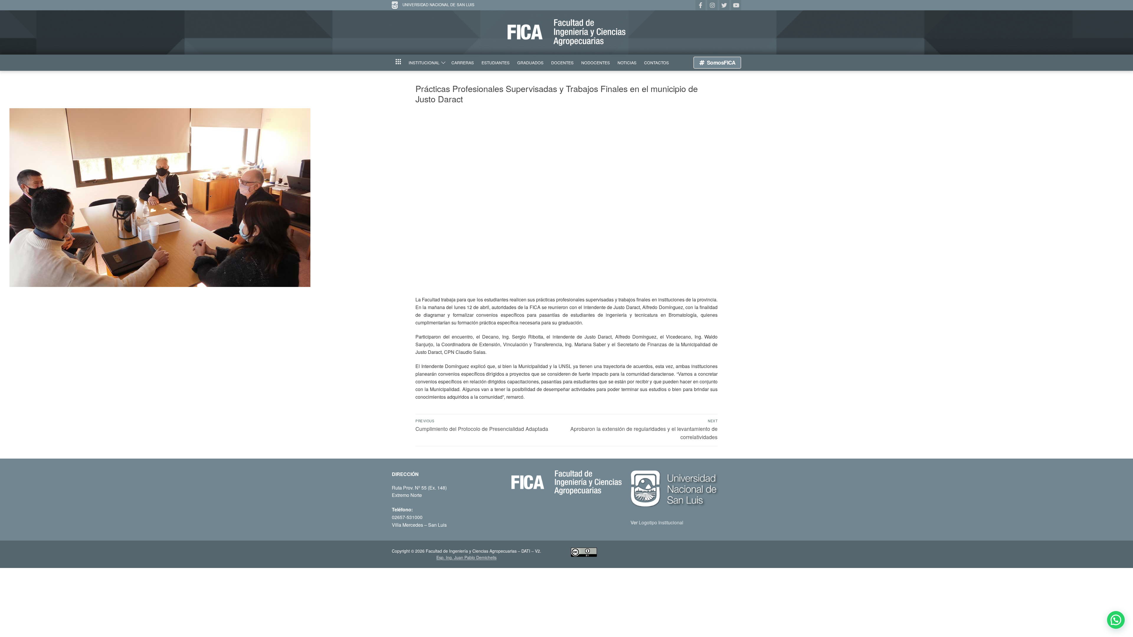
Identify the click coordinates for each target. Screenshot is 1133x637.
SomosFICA (720, 62)
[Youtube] (736, 5)
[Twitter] (724, 5)
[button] (1116, 620)
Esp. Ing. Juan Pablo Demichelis (466, 557)
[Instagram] (712, 5)
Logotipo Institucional (661, 522)
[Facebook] (700, 5)
